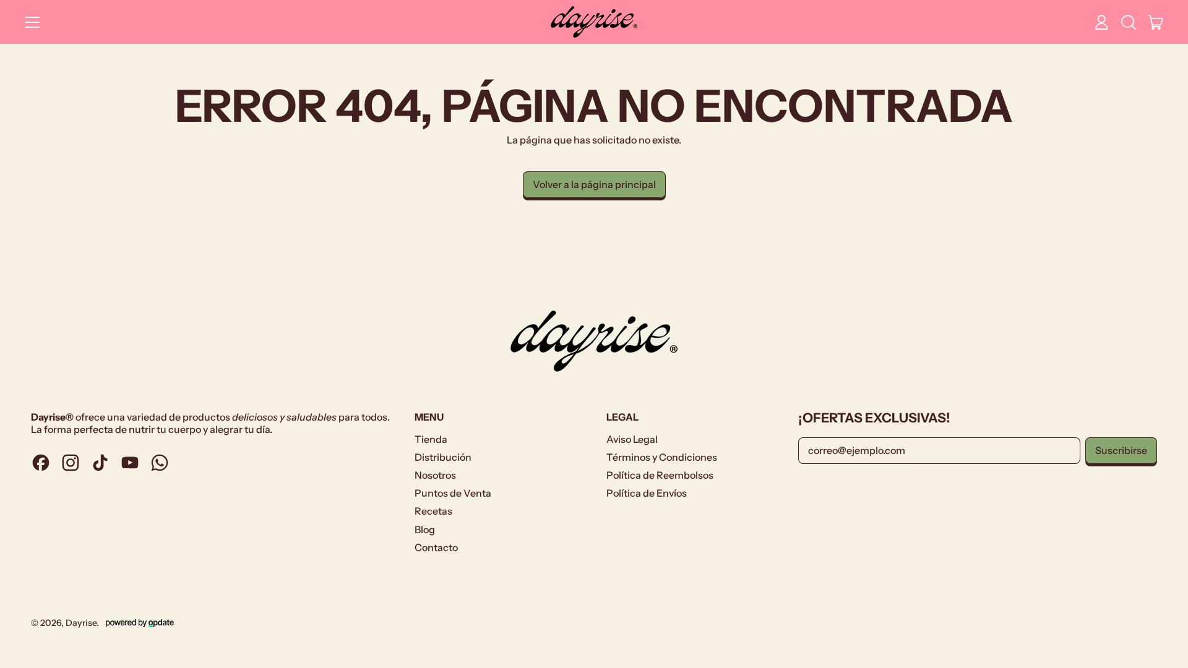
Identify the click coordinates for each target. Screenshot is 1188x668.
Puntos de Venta (453, 493)
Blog (425, 529)
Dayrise (81, 622)
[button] (1128, 22)
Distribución (443, 457)
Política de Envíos (646, 493)
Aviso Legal (632, 439)
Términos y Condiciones (661, 457)
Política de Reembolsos (659, 475)
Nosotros (435, 475)
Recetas (433, 511)
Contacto (436, 547)
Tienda (431, 439)
